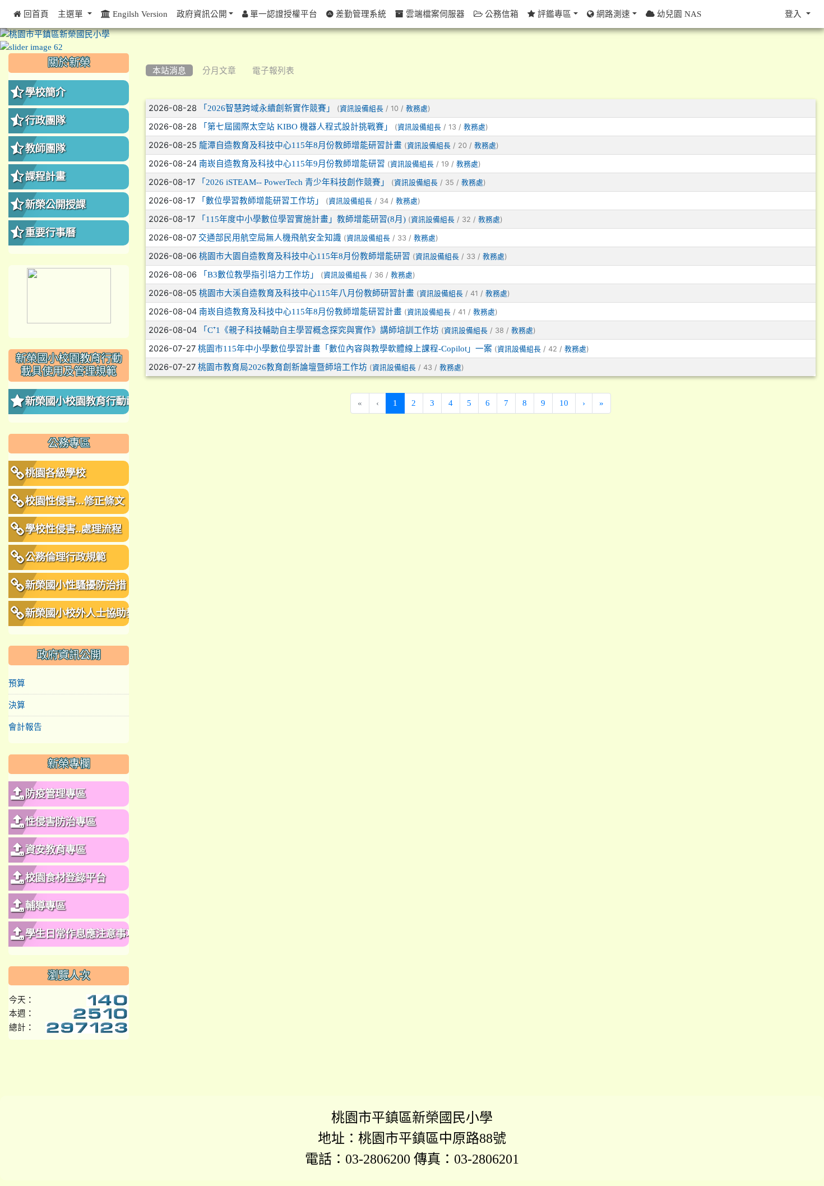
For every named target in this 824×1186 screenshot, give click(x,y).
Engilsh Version (139, 14)
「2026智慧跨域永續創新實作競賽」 (267, 108)
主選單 (71, 14)
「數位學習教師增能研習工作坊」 (260, 200)
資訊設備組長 (361, 108)
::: (148, 57)
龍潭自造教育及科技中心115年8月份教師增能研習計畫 (300, 145)
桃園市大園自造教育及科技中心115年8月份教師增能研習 (304, 256)
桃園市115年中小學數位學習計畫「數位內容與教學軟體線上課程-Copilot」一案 (345, 348)
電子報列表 (273, 70)
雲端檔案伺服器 (434, 14)
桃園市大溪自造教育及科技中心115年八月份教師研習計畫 (306, 293)
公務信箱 (501, 14)
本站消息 (169, 70)
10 (563, 403)
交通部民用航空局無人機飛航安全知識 (269, 237)
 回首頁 (31, 14)
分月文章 (219, 70)
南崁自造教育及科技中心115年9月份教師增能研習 (292, 163)
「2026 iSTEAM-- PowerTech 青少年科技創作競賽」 (293, 182)
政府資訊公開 (202, 14)
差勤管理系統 (360, 14)
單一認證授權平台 (282, 14)
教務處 (417, 108)
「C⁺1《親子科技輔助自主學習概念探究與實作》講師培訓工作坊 (319, 330)
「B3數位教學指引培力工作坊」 (258, 274)
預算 (16, 683)
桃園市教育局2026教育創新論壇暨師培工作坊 (282, 367)
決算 (16, 705)
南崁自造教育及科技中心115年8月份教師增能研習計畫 (300, 311)
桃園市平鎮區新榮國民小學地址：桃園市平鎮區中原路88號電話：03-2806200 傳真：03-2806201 (412, 1137)
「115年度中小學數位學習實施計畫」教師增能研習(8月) (301, 219)
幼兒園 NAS (678, 14)
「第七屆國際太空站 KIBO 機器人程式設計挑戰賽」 (295, 126)
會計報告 (25, 726)
